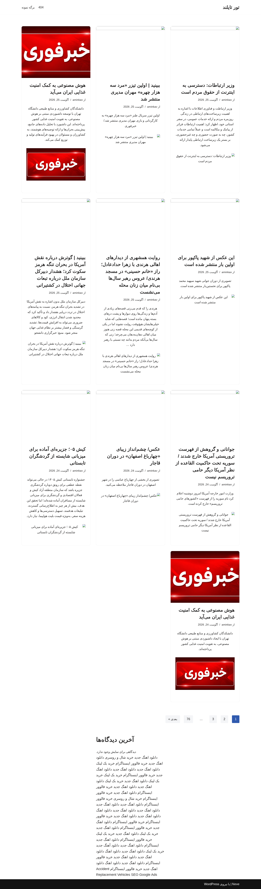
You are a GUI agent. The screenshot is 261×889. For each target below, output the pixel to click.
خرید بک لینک (105, 763)
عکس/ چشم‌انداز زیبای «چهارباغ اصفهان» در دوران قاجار (133, 456)
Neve (235, 884)
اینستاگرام (151, 845)
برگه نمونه (28, 7)
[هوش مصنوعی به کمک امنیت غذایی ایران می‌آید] (56, 52)
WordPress (211, 884)
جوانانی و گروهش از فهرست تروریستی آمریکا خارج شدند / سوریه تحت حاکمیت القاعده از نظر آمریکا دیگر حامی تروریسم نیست (205, 463)
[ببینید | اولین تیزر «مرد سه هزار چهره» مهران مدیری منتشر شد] (130, 52)
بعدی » (172, 719)
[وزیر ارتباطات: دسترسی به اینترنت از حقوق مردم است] (205, 52)
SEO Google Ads (144, 875)
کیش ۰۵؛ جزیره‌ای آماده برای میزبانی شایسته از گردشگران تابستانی (57, 456)
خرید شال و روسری (119, 757)
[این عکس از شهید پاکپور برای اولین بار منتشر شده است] (205, 224)
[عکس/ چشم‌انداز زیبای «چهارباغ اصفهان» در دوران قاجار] (130, 416)
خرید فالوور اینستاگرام (132, 763)
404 (41, 7)
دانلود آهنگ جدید (107, 845)
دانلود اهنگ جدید (145, 757)
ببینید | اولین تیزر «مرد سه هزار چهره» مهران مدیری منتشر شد (135, 92)
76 (188, 719)
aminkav (227, 99)
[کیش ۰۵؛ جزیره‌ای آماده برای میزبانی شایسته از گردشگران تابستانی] (56, 416)
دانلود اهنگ (104, 810)
